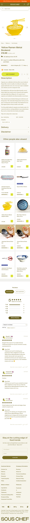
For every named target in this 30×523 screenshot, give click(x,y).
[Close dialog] (28, 253)
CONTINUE (22, 265)
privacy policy (26, 267)
